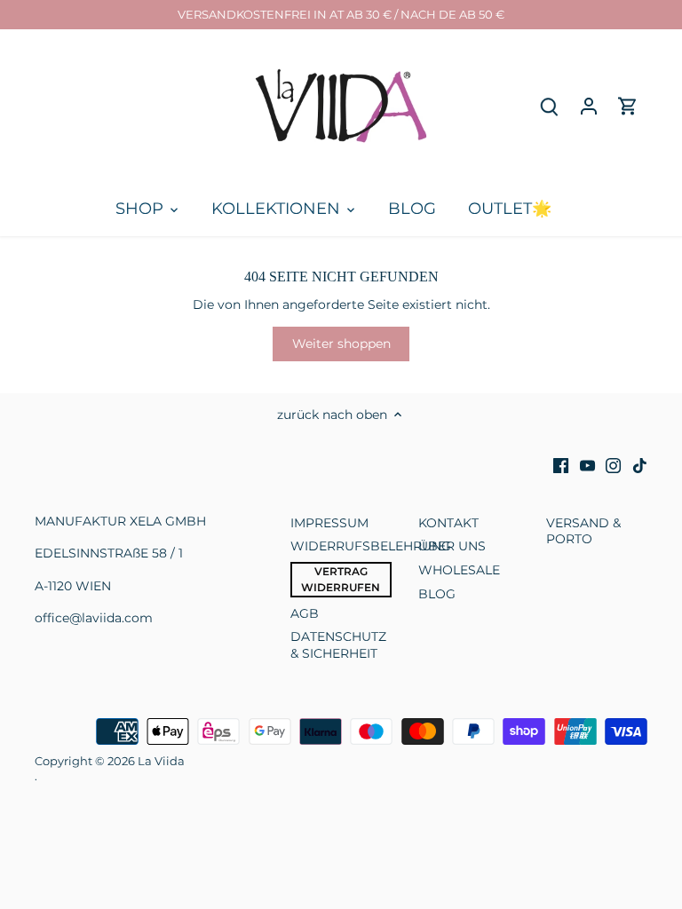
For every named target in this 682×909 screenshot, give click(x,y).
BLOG (437, 594)
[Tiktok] (639, 465)
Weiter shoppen (341, 344)
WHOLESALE (459, 570)
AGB (304, 613)
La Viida (161, 761)
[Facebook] (560, 465)
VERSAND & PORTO (583, 531)
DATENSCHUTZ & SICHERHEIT (338, 644)
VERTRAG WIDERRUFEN (340, 579)
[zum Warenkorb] (627, 106)
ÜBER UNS (452, 546)
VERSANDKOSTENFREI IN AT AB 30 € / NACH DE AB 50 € (341, 14)
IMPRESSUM (329, 523)
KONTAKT (448, 523)
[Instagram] (613, 465)
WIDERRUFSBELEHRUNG (370, 546)
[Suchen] (549, 106)
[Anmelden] (588, 106)
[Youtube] (587, 465)
